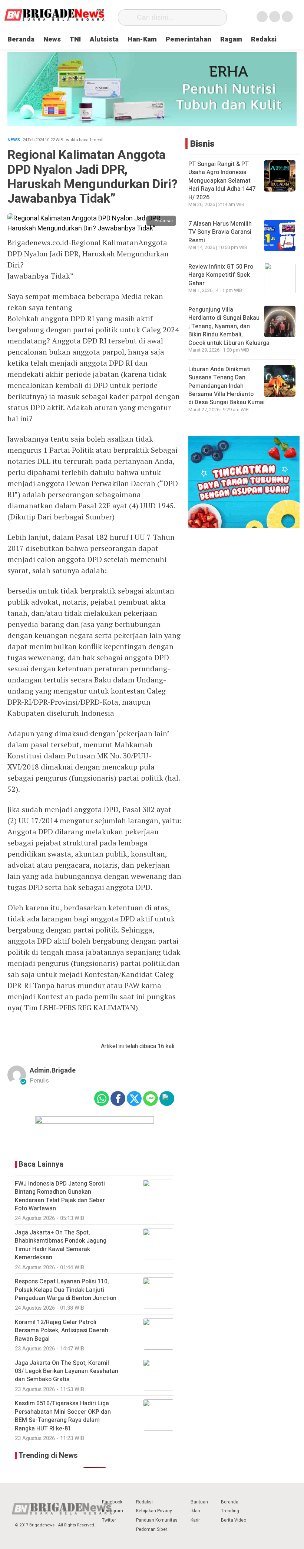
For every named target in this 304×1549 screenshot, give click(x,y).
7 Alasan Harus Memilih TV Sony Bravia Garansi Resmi (220, 232)
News (52, 39)
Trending (230, 1511)
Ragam (231, 39)
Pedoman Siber (151, 1529)
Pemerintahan (188, 39)
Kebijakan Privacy (154, 1511)
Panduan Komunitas (157, 1520)
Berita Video (233, 1520)
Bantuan (199, 1502)
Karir (195, 1520)
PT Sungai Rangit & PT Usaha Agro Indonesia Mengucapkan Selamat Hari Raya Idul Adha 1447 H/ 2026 (221, 181)
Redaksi (264, 39)
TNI (75, 39)
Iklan (195, 1511)
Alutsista (104, 39)
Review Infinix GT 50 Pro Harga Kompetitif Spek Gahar (220, 275)
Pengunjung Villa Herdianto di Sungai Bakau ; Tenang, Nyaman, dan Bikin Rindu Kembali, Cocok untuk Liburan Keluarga (229, 326)
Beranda (20, 39)
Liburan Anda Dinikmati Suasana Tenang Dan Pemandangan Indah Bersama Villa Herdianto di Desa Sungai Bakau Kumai (227, 386)
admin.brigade (53, 1071)
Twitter (109, 1520)
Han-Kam (142, 39)
